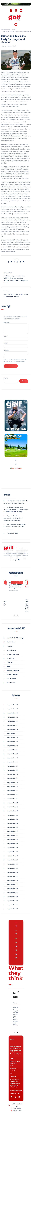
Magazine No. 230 (12, 705)
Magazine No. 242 (12, 754)
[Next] (17, 615)
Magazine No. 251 (12, 786)
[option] (16, 585)
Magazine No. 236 (12, 729)
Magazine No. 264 (12, 839)
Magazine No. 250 (12, 782)
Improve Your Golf (13, 654)
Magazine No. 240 (12, 745)
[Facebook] (10, 10)
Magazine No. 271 (12, 868)
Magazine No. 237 (12, 733)
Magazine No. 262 (12, 831)
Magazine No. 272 (12, 872)
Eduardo (3, 46)
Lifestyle (9, 662)
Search (6, 378)
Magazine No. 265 (12, 843)
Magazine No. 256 (12, 807)
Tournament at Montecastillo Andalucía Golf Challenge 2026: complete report (15, 527)
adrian (27, 611)
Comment (7, 322)
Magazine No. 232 (12, 713)
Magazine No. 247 (12, 770)
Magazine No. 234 (12, 721)
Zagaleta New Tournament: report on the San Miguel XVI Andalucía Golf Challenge (14, 518)
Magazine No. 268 (12, 856)
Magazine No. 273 (12, 876)
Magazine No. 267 (12, 852)
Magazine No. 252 (12, 790)
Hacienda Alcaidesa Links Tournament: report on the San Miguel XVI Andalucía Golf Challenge (16, 509)
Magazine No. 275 (12, 884)
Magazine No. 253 (12, 794)
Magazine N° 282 (12, 533)
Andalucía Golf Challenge (16, 582)
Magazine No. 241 (12, 750)
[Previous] (14, 615)
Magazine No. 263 (12, 835)
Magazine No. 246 (12, 766)
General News (11, 650)
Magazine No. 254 (12, 799)
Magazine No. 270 (12, 864)
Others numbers (12, 674)
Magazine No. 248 (12, 774)
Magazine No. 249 (12, 778)
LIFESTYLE (13, 1070)
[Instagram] (16, 10)
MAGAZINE (13, 1068)
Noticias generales (13, 670)
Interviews (10, 658)
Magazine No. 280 (12, 905)
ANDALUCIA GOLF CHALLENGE (15, 1062)
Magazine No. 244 (12, 762)
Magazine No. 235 (12, 725)
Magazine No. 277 (12, 892)
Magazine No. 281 (12, 909)
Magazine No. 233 (12, 717)
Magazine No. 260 (12, 823)
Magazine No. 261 (12, 827)
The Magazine (11, 679)
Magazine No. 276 (12, 888)
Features (10, 646)
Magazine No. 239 (12, 741)
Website (6, 350)
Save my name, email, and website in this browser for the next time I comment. (15, 361)
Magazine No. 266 (12, 848)
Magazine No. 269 (12, 860)
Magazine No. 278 (12, 897)
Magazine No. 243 (12, 758)
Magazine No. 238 (12, 737)
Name (6, 336)
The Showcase (11, 683)
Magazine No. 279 (12, 901)
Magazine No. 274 (12, 880)
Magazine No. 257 (12, 811)
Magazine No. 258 (12, 815)
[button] (15, 24)
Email (6, 343)
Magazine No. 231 (12, 709)
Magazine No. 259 (12, 819)
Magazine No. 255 (12, 803)
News (9, 46)
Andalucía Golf (13, 590)
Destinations (11, 642)
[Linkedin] (21, 10)
